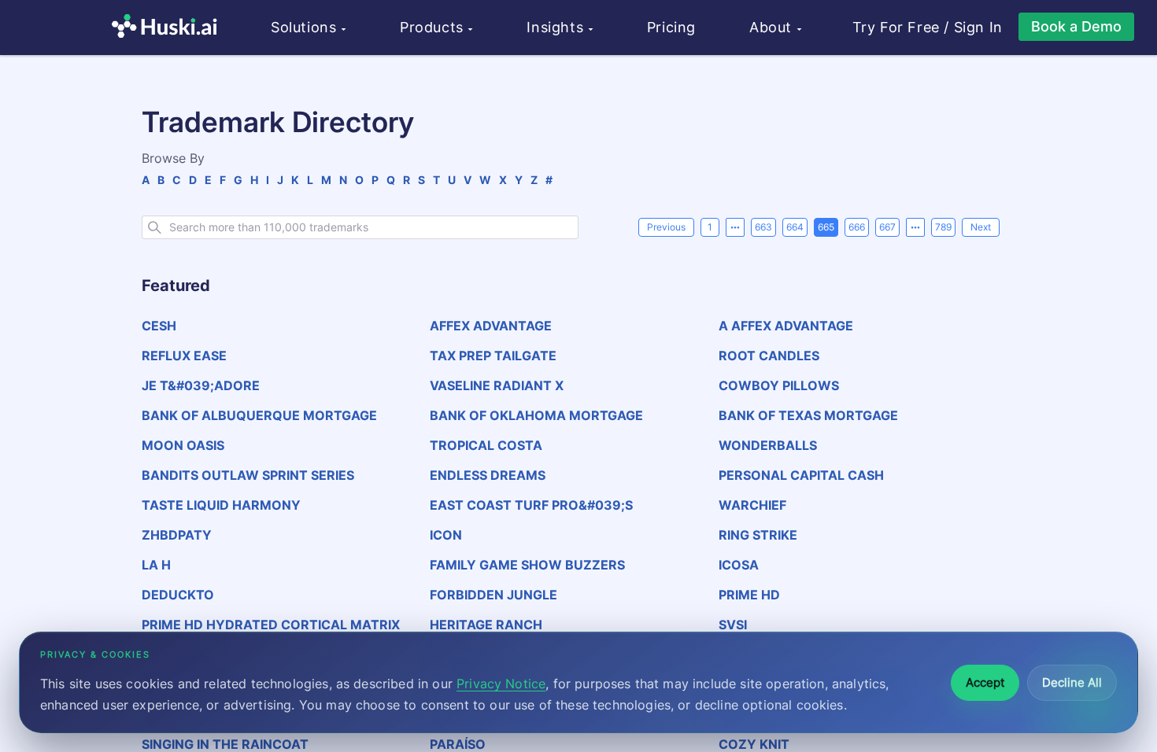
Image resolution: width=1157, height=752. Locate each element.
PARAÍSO (458, 744)
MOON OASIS (183, 445)
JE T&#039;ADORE (201, 385)
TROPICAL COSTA (486, 445)
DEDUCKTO (178, 595)
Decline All (1072, 682)
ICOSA (739, 565)
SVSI (733, 624)
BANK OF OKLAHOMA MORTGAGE (536, 415)
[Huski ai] (168, 28)
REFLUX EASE (184, 355)
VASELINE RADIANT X (497, 385)
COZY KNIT (754, 744)
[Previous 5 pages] (735, 227)
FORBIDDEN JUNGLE (493, 595)
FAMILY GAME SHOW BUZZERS (527, 565)
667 (887, 227)
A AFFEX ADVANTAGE (786, 326)
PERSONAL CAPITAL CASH (801, 475)
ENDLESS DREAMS (487, 475)
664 (795, 227)
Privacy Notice (501, 683)
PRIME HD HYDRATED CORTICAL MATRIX (271, 624)
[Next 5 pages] (915, 227)
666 (856, 227)
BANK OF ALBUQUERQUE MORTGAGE (259, 415)
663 (763, 227)
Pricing (671, 27)
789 (943, 227)
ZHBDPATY (177, 535)
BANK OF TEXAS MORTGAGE (808, 415)
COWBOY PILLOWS (779, 385)
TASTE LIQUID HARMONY (221, 505)
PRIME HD (749, 595)
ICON (446, 535)
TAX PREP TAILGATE (493, 355)
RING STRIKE (758, 535)
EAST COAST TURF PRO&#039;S (531, 505)
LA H (156, 565)
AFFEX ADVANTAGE (491, 326)
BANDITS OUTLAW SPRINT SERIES (248, 475)
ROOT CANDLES (769, 355)
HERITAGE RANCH (486, 624)
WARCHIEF (752, 505)
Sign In (978, 27)
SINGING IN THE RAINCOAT (225, 744)
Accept (985, 682)
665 (826, 227)
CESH (159, 326)
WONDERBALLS (768, 445)
